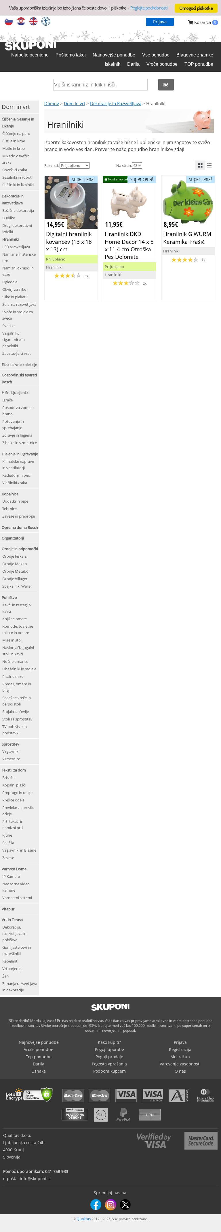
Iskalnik (112, 64)
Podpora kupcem (109, 1071)
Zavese (8, 857)
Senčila (8, 842)
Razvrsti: (51, 165)
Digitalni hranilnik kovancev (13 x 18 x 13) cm (69, 241)
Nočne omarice (15, 661)
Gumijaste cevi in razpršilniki (16, 950)
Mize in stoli (12, 640)
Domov (51, 103)
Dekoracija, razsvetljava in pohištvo (14, 933)
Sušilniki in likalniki (18, 184)
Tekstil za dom (14, 770)
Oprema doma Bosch (20, 527)
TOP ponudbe (198, 64)
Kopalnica (10, 494)
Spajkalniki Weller (17, 586)
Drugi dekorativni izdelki (17, 228)
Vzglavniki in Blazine (19, 850)
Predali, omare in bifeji (16, 687)
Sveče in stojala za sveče (17, 315)
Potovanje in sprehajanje (13, 424)
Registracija (180, 1049)
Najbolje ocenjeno (30, 54)
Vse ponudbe (155, 54)
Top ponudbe (39, 1056)
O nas (180, 1071)
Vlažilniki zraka (14, 482)
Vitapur (8, 909)
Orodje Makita (14, 563)
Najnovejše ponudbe (114, 54)
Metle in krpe (13, 148)
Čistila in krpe (13, 141)
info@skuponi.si (35, 1178)
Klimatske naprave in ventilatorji (18, 464)
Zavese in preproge (18, 516)
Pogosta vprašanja (109, 1064)
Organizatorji (13, 538)
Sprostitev (10, 744)
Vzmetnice (11, 758)
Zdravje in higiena (17, 435)
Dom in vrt (74, 103)
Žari (5, 976)
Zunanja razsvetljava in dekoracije (19, 987)
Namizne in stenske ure (19, 257)
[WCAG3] (45, 22)
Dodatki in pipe (15, 501)
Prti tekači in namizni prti (12, 824)
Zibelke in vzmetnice (19, 442)
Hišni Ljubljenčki (15, 392)
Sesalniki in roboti (17, 177)
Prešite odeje (13, 800)
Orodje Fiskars (14, 556)
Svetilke (9, 325)
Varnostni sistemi (17, 897)
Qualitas (84, 1218)
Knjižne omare (14, 618)
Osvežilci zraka (14, 169)
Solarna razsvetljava (19, 304)
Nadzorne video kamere (16, 887)
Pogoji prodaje (109, 1056)
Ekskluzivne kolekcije (19, 364)
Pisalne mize (12, 676)
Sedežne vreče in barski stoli (16, 701)
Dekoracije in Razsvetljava (115, 103)
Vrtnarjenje (11, 968)
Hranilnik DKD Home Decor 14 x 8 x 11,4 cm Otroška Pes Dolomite (129, 245)
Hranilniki (10, 239)
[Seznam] (209, 165)
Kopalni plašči (14, 785)
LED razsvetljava (16, 246)
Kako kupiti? (109, 1042)
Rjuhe (7, 835)
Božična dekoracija (18, 210)
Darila (133, 64)
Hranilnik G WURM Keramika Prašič (187, 237)
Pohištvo (9, 597)
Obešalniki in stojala (19, 668)
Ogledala (9, 281)
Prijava (160, 21)
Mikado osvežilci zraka (16, 159)
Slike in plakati (14, 296)
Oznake (38, 1071)
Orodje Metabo (15, 571)
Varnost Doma (14, 868)
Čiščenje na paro (16, 133)
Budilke (8, 217)
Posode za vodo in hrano (18, 410)
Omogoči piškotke (196, 8)
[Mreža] (200, 165)
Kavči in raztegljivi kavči (17, 608)
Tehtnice (9, 508)
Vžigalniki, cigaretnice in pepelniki (13, 339)
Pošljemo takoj (71, 54)
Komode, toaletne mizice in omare (17, 629)
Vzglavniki (10, 751)
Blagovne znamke (194, 54)
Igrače (7, 400)
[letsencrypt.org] (31, 1102)
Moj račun (180, 1056)
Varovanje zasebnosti (180, 1064)
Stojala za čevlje (15, 711)
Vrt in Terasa (12, 919)
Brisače (8, 777)
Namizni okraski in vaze (18, 271)
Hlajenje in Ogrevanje (20, 453)
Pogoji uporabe (109, 1049)
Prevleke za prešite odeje (18, 810)
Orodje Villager (14, 578)
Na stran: (124, 165)
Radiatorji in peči (16, 475)
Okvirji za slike (14, 289)
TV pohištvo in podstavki (14, 729)
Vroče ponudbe (162, 64)
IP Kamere (11, 876)
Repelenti (10, 961)
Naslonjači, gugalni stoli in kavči (18, 650)
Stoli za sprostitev (17, 719)
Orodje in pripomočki (20, 548)
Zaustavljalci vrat (16, 353)
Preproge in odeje (17, 792)
